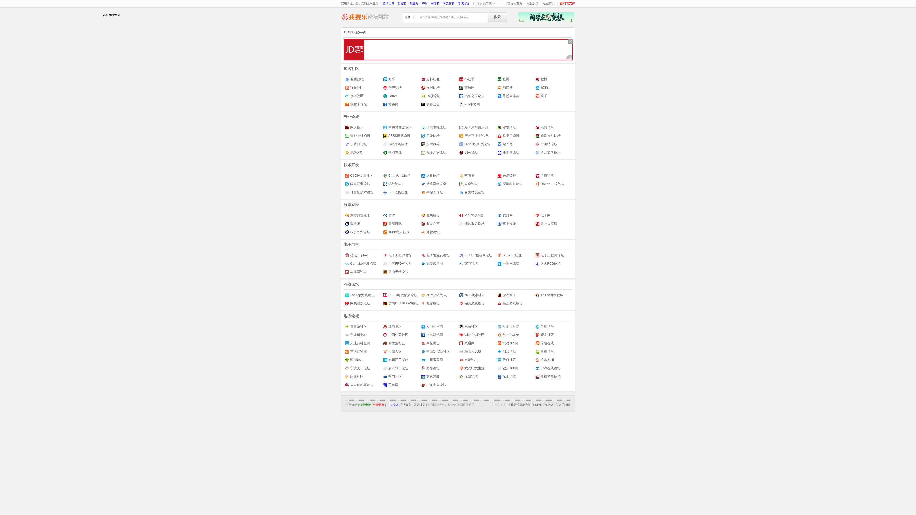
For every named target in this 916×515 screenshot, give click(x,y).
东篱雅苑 (433, 144)
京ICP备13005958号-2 (546, 405)
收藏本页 (549, 3)
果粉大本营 (511, 96)
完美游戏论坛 (474, 303)
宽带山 (546, 87)
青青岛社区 (358, 326)
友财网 (508, 215)
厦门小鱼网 (434, 326)
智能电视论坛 (436, 127)
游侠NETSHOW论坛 (403, 303)
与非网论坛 (358, 272)
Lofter (392, 96)
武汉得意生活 (474, 368)
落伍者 (469, 175)
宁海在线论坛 (551, 368)
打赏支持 (569, 3)
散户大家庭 (549, 224)
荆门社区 (395, 376)
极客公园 (433, 104)
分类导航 (486, 3)
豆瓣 (506, 79)
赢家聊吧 (395, 224)
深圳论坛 (357, 360)
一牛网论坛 (511, 263)
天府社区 (509, 360)
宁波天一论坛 (360, 368)
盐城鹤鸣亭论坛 (362, 385)
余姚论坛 (471, 360)
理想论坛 (433, 215)
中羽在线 (395, 152)
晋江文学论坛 (551, 152)
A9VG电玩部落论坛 (402, 295)
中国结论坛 (549, 144)
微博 (544, 79)
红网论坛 (395, 326)
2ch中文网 (472, 104)
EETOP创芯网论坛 (478, 255)
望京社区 (547, 335)
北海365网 (510, 343)
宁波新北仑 (358, 335)
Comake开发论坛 (363, 263)
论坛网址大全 (354, 17)
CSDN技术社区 (361, 175)
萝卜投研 (509, 224)
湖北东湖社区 (474, 335)
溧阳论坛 (471, 376)
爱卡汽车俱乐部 (476, 127)
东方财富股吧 (360, 215)
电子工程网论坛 (552, 255)
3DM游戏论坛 (436, 295)
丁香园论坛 (358, 144)
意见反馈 (532, 3)
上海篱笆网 (434, 335)
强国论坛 (433, 87)
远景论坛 (433, 175)
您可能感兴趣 (355, 32)
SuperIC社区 (512, 255)
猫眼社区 (357, 87)
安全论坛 (471, 184)
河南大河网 (511, 326)
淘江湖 (508, 87)
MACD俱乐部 (474, 215)
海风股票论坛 (474, 224)
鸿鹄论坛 (395, 184)
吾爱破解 (509, 175)
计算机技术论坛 (362, 192)
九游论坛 (433, 303)
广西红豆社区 (398, 335)
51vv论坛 (471, 152)
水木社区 (357, 96)
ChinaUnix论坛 (399, 175)
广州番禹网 (434, 360)
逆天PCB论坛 (551, 263)
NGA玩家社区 (474, 295)
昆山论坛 (509, 376)
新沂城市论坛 (398, 368)
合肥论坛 (547, 326)
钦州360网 (510, 368)
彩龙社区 (357, 376)
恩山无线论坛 (398, 272)
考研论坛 (433, 136)
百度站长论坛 (474, 192)
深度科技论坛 (513, 184)
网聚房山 (433, 343)
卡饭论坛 (547, 175)
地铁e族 (356, 152)
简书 (544, 96)
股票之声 (433, 224)
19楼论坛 (433, 96)
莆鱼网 (393, 385)
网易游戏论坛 (360, 303)
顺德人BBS (472, 351)
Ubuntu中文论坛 (553, 184)
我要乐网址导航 (521, 405)
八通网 (469, 343)
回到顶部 (582, 490)
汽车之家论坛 (474, 96)
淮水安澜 (547, 360)
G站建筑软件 (398, 144)
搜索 (497, 17)
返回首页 (516, 3)
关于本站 (351, 405)
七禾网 (546, 215)
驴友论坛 (509, 127)
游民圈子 (509, 295)
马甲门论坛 (511, 136)
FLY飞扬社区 (398, 192)
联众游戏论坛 (513, 303)
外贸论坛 (433, 232)
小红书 (469, 79)
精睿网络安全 (436, 184)
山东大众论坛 (436, 385)
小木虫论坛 (511, 152)
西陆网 (469, 87)
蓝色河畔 (433, 376)
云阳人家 (395, 351)
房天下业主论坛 (476, 136)
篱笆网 (393, 104)
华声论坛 (395, 87)
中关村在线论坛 (400, 127)
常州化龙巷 (511, 335)
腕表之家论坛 (436, 152)
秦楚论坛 (433, 368)
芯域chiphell (359, 255)
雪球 (391, 215)
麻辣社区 (471, 326)
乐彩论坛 (547, 127)
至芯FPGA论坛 (399, 263)
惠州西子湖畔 (398, 360)
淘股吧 (355, 224)
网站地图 (419, 405)
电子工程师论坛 (400, 255)
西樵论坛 (547, 351)
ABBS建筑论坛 (399, 136)
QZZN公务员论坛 (477, 144)
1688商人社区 (398, 232)
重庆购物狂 (358, 351)
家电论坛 (471, 263)
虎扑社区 (433, 79)
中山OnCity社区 (438, 351)
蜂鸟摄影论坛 (551, 136)
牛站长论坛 (434, 192)
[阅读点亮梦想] (546, 21)
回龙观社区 (396, 343)
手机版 (566, 405)
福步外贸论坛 (360, 232)
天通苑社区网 (360, 343)
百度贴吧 (357, 79)
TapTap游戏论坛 (362, 295)
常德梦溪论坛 (551, 376)
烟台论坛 (509, 351)
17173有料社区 (552, 295)
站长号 (508, 144)
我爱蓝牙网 (434, 263)
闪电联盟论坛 (360, 184)
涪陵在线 (547, 343)
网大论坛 (357, 127)
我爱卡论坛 (358, 104)
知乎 (391, 79)
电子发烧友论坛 (438, 255)
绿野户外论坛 (360, 136)
